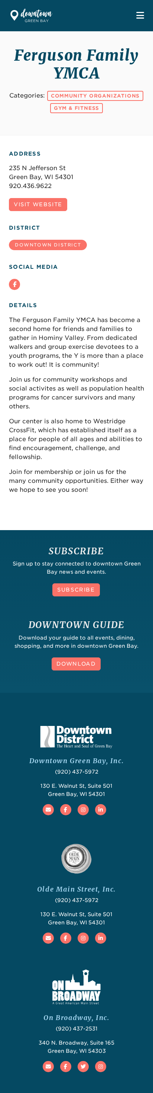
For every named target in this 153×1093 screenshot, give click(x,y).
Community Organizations (95, 96)
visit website (38, 204)
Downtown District (48, 245)
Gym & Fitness (76, 108)
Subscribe (76, 590)
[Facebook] (14, 284)
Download (76, 664)
